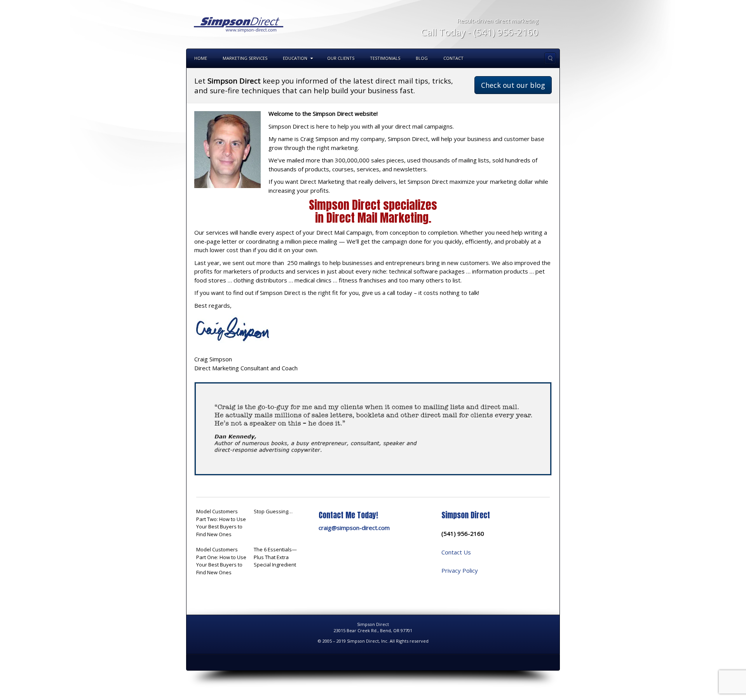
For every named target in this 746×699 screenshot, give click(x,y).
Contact (453, 58)
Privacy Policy (459, 570)
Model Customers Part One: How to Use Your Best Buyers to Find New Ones (221, 561)
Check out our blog (513, 85)
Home (200, 58)
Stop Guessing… (273, 511)
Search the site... (550, 58)
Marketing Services (245, 58)
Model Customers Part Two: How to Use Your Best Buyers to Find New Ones (221, 523)
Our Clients (340, 58)
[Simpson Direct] (238, 24)
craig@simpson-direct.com (354, 528)
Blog (422, 58)
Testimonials (385, 58)
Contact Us (456, 552)
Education (295, 58)
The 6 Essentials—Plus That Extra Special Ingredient (275, 557)
